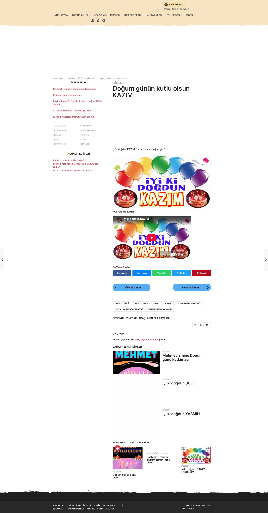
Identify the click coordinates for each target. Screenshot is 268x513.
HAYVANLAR (60, 144)
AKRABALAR (154, 15)
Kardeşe (184, 466)
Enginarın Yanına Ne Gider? (68, 160)
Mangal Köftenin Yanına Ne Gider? (72, 170)
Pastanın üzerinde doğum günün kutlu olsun (158, 460)
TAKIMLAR (174, 15)
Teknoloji (86, 126)
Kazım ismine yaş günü (160, 309)
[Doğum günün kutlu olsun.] (128, 458)
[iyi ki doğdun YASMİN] (136, 422)
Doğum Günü (152, 453)
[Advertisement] (134, 51)
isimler (118, 82)
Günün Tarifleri (79, 153)
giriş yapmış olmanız (147, 339)
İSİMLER (115, 15)
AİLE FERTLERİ (133, 15)
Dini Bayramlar (89, 130)
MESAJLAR (100, 15)
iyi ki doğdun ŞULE (178, 383)
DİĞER (189, 15)
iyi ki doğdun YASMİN (181, 414)
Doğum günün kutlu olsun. (124, 476)
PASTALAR (117, 472)
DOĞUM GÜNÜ (79, 15)
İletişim (84, 144)
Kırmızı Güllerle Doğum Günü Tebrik (73, 116)
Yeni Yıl (84, 135)
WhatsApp (162, 273)
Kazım (168, 303)
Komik (57, 139)
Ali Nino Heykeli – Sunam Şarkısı (72, 110)
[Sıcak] (117, 448)
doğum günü (122, 303)
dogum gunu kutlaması (147, 303)
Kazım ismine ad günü (188, 303)
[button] (117, 6)
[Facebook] (123, 505)
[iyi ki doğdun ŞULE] (136, 392)
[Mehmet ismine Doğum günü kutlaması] (136, 362)
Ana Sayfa (59, 126)
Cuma (83, 139)
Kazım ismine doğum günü (129, 309)
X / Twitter (181, 273)
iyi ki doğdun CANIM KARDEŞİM (193, 470)
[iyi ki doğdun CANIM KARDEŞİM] (196, 455)
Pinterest (201, 273)
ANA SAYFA (61, 15)
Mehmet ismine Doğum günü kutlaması (182, 357)
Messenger (142, 273)
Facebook (122, 273)
